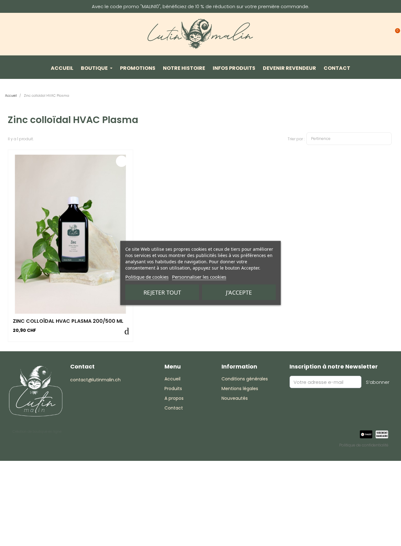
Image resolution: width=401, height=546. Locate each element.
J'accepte (239, 292)
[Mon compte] (383, 32)
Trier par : (296, 139)
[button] (370, 32)
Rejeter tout (162, 292)
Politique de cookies (147, 277)
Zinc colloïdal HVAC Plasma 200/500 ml (68, 321)
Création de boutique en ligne (37, 431)
